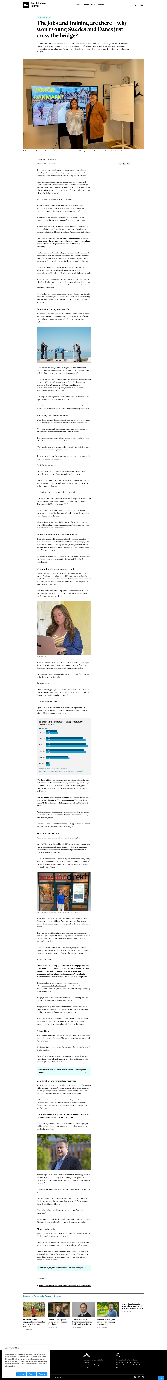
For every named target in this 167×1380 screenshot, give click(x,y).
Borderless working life (44, 17)
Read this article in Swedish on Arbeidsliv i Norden (54, 199)
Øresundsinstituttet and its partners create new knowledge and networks (62, 1071)
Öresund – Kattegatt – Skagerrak (54, 986)
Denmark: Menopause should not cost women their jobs (57, 1322)
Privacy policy (57, 1377)
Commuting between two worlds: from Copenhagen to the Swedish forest (65, 1285)
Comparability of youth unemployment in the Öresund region (60, 1268)
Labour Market (42, 1278)
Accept (31, 1374)
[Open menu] (141, 4)
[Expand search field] (136, 4)
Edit (161, 1378)
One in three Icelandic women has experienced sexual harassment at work (132, 1306)
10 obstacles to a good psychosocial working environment (106, 1322)
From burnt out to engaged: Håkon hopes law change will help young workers (34, 1323)
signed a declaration (60, 370)
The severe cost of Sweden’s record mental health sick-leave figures (82, 1322)
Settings (21, 1374)
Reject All (42, 1374)
